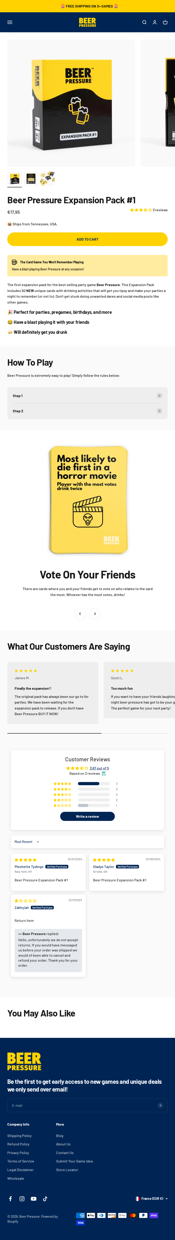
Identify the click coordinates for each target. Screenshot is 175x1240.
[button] (141, 210)
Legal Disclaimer (20, 1169)
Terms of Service (20, 1161)
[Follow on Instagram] (22, 1199)
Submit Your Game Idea (74, 1161)
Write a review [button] (87, 816)
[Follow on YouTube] (34, 1199)
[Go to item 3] (47, 179)
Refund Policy (18, 1144)
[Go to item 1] (14, 179)
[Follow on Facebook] (10, 1199)
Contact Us (65, 1152)
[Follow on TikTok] (45, 1199)
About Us (63, 1144)
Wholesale (15, 1178)
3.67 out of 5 (99, 768)
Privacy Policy (18, 1152)
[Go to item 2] (31, 179)
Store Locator (67, 1169)
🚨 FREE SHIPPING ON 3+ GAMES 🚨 (89, 6)
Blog (59, 1135)
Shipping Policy (19, 1135)
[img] (25, 860)
